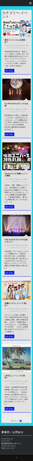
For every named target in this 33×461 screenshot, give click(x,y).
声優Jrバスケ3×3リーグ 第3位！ (16, 304)
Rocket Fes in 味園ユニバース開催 (16, 174)
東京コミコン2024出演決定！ (15, 40)
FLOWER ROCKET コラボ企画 (16, 104)
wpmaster (22, 45)
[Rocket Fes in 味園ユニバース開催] (16, 162)
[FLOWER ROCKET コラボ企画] (16, 89)
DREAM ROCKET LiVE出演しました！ (16, 240)
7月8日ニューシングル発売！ (15, 376)
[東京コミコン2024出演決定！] (16, 28)
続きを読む (9, 71)
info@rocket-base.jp (8, 446)
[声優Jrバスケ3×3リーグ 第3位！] (16, 290)
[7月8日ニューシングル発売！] (16, 358)
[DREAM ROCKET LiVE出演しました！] (16, 225)
